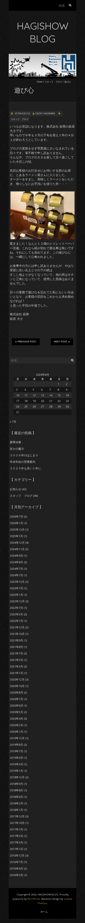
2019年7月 (16, 751)
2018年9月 (16, 784)
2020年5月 (16, 712)
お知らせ (15, 489)
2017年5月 (16, 836)
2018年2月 (16, 803)
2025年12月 (17, 529)
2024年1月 (16, 575)
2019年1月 (16, 771)
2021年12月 (17, 627)
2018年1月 (16, 810)
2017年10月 (17, 823)
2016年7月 (16, 862)
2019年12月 (17, 738)
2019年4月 (16, 758)
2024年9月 (16, 556)
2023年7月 (16, 588)
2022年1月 (16, 621)
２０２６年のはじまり (24, 455)
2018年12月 (17, 777)
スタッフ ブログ (53, 81)
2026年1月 (16, 523)
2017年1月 (16, 849)
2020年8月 (16, 692)
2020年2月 (16, 725)
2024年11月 (17, 549)
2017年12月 (17, 816)
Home (39, 81)
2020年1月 (16, 732)
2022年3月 (16, 614)
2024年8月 (16, 562)
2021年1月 (16, 673)
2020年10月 (17, 686)
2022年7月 (16, 608)
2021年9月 (16, 640)
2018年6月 (16, 797)
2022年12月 (17, 601)
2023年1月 (16, 595)
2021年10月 (17, 634)
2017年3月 (16, 842)
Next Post (60, 341)
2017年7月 (16, 829)
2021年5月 (16, 660)
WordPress (33, 898)
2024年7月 (16, 569)
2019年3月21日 (22, 113)
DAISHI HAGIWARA (45, 113)
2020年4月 (16, 718)
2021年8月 (16, 647)
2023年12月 (17, 582)
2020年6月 (16, 705)
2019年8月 (16, 745)
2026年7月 (16, 516)
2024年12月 (17, 543)
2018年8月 (16, 790)
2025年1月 (16, 536)
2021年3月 (16, 666)
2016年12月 (17, 855)
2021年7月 (16, 653)
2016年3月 (16, 875)
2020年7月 (16, 699)
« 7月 (13, 421)
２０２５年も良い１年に (25, 468)
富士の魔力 (17, 449)
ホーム (44, 911)
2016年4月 (16, 868)
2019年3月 (16, 764)
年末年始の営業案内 (22, 462)
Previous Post (27, 341)
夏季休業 (15, 442)
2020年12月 (17, 679)
